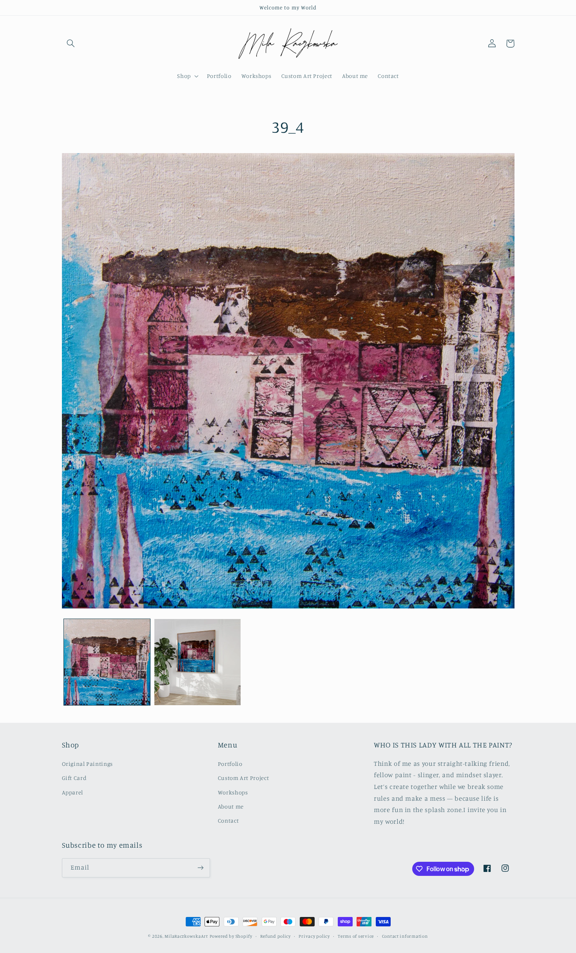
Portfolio (230, 763)
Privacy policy (314, 936)
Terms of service (356, 936)
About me (231, 806)
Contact (228, 820)
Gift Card (74, 777)
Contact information (405, 936)
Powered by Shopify (231, 936)
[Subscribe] (200, 867)
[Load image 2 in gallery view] (197, 662)
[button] (71, 43)
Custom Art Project (243, 777)
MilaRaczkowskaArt (186, 936)
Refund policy (275, 936)
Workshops (233, 792)
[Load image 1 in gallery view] (107, 662)
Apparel (72, 792)
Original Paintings (87, 763)
